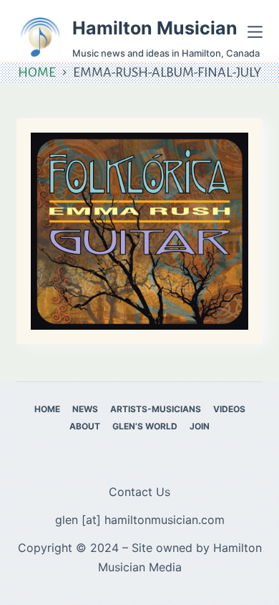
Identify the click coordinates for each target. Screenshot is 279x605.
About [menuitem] (84, 426)
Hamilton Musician (155, 28)
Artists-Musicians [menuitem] (155, 409)
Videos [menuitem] (229, 409)
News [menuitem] (85, 409)
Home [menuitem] (47, 409)
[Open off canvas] (255, 31)
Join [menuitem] (200, 426)
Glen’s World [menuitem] (144, 426)
